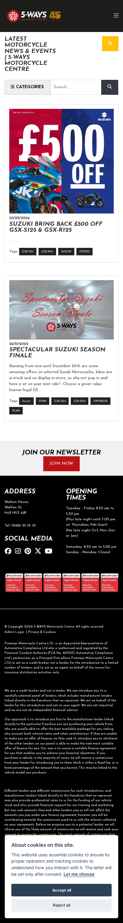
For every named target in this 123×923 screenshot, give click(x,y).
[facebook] (9, 552)
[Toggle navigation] (116, 16)
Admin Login (14, 632)
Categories (29, 87)
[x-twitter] (39, 552)
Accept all (61, 890)
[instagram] (19, 552)
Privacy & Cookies (42, 632)
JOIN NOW (61, 463)
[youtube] (50, 552)
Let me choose (79, 874)
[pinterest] (29, 552)
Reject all (61, 905)
